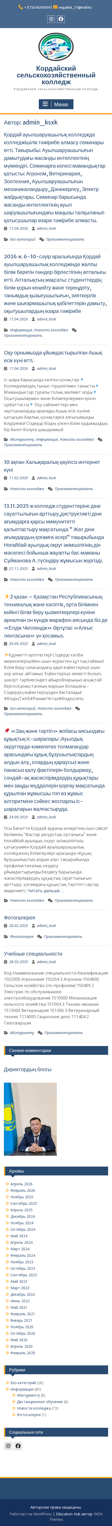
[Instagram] (51, 19)
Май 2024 (18, 1235)
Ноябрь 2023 (21, 1261)
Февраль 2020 (22, 1352)
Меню (61, 104)
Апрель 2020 (21, 1346)
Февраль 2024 (22, 1255)
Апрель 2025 (21, 1209)
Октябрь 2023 (22, 1268)
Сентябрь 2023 (23, 1274)
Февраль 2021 (22, 1313)
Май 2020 (18, 1339)
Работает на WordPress (31, 1513)
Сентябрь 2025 (23, 1203)
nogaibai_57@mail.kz (75, 7)
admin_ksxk (46, 228)
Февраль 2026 (22, 1190)
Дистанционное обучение (40, 1401)
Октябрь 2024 (22, 1229)
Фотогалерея (19, 917)
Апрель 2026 (21, 1183)
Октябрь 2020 (22, 1333)
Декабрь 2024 (22, 1216)
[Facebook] (61, 19)
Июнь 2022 (20, 1300)
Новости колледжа (51, 329)
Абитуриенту (22, 439)
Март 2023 (19, 1287)
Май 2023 (18, 1281)
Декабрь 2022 (22, 1294)
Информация (21, 329)
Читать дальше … (45, 890)
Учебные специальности (33, 953)
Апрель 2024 (21, 1242)
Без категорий (22, 239)
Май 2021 (18, 1307)
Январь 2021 (21, 1320)
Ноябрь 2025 (21, 1196)
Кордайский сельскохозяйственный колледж (56, 75)
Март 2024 (19, 1248)
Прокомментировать (65, 239)
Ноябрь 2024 (21, 1222)
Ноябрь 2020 (21, 1326)
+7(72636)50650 (37, 7)
